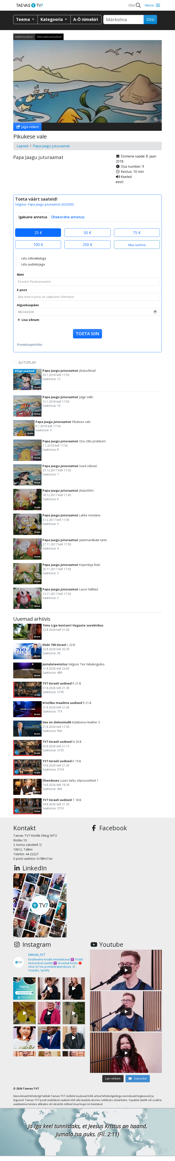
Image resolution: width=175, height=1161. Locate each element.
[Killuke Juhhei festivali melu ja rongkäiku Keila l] (24, 1013)
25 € (38, 232)
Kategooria (52, 19)
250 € (87, 244)
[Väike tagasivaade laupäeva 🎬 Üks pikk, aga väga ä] (74, 1013)
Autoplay (27, 362)
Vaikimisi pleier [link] (24, 37)
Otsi (150, 19)
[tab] (33, 217)
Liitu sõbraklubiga (33, 258)
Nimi (20, 274)
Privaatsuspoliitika (29, 344)
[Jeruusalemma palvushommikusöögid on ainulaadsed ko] (49, 1037)
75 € (137, 232)
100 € (38, 244)
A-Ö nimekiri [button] (85, 19)
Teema (23, 19)
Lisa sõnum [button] (30, 320)
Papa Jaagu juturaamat (51, 146)
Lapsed (22, 146)
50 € (87, 232)
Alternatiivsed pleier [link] (49, 37)
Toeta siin (87, 334)
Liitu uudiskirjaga (33, 264)
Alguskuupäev (28, 305)
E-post (22, 290)
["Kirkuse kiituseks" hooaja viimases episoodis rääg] (49, 1013)
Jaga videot (29, 126)
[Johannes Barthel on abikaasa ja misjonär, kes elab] (74, 1037)
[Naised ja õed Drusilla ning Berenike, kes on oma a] (24, 1037)
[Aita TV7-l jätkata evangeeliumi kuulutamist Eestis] (24, 988)
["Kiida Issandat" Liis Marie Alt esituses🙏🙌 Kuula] (74, 988)
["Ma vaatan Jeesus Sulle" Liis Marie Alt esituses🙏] (49, 988)
